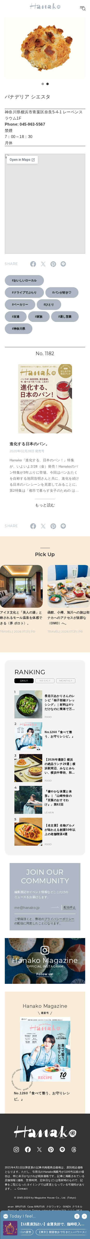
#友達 (15, 316)
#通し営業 (65, 316)
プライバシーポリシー (59, 919)
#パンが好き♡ (61, 292)
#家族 (38, 316)
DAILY (24, 680)
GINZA (67, 1206)
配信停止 (70, 907)
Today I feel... (22, 1216)
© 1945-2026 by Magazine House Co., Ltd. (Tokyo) (45, 1197)
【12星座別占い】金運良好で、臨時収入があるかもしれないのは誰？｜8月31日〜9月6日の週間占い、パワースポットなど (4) (53, 1224)
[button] (43, 84)
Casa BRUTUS (36, 1206)
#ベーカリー (20, 304)
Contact (22, 1188)
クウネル (77, 1206)
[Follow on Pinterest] (51, 1149)
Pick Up (45, 554)
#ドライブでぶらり (24, 292)
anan (11, 1206)
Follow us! (44, 974)
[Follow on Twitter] (39, 1149)
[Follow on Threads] (74, 1149)
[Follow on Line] (62, 1149)
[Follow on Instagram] (16, 1149)
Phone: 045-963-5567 (25, 124)
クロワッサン (53, 1206)
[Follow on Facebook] (28, 1149)
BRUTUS (20, 1206)
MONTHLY (65, 680)
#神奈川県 (18, 328)
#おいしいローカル (24, 280)
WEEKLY (45, 680)
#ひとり (49, 304)
